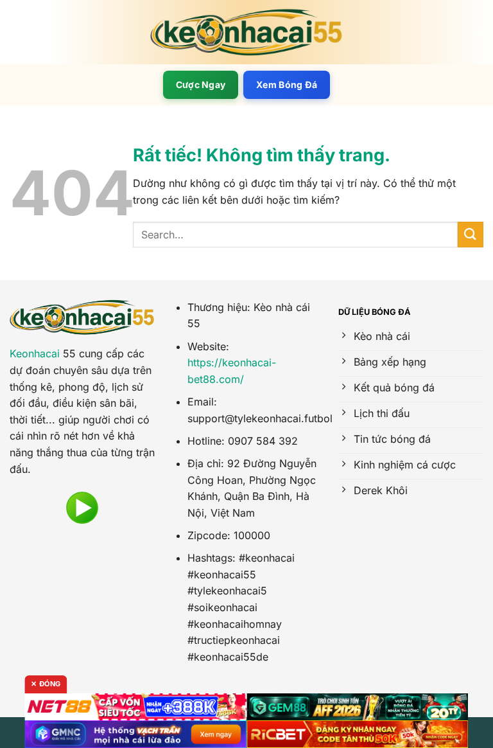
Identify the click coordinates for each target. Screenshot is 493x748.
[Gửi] (470, 234)
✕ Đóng (45, 683)
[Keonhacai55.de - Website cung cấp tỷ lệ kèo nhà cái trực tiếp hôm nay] (246, 32)
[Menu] (17, 32)
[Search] (478, 32)
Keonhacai (35, 353)
